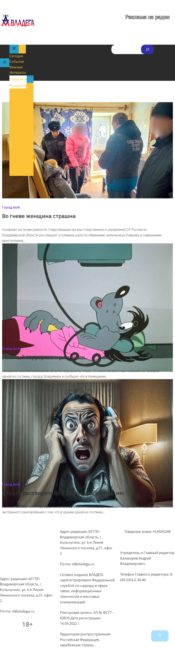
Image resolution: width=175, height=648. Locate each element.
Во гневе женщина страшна (39, 215)
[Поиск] (147, 49)
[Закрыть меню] (14, 49)
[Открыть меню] (4, 62)
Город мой (11, 207)
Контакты (8, 569)
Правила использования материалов (20, 548)
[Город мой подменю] (30, 79)
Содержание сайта (15, 530)
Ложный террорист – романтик (43, 357)
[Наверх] (160, 636)
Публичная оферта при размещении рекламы (19, 560)
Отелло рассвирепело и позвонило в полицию (63, 492)
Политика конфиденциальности (26, 538)
